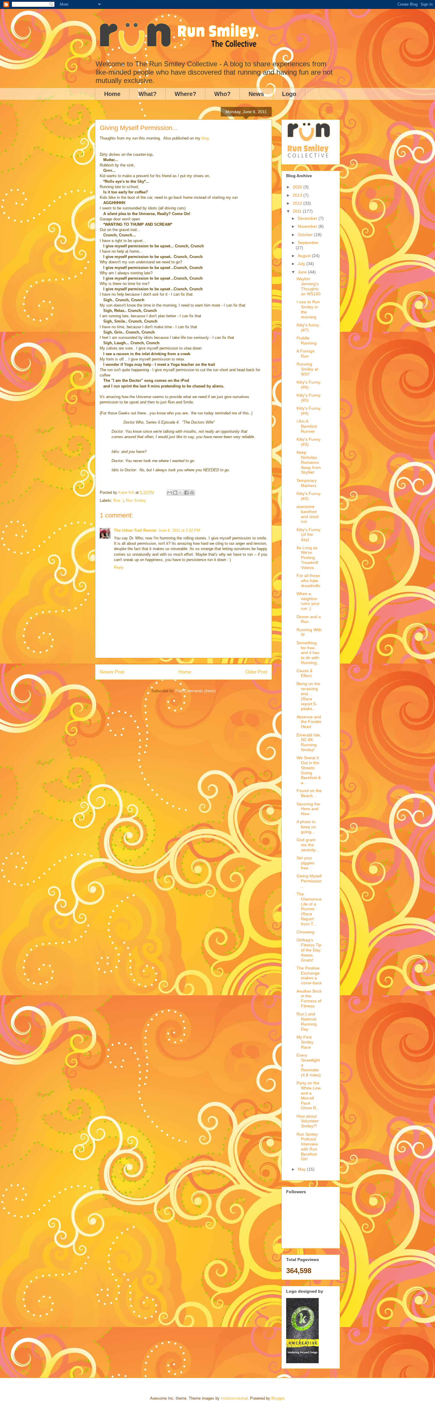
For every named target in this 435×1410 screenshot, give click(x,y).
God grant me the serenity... (308, 844)
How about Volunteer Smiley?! (308, 1121)
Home (112, 94)
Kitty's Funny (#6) (308, 385)
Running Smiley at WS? (307, 369)
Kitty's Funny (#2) (308, 496)
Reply (119, 567)
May (302, 1169)
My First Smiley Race (305, 1042)
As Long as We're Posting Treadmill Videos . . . (309, 557)
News (256, 94)
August (305, 255)
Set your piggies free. (305, 862)
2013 (298, 195)
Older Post (256, 671)
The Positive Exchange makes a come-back (309, 975)
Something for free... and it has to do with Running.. (308, 652)
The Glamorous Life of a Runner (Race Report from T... (309, 909)
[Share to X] (181, 493)
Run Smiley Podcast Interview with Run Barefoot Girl (307, 1146)
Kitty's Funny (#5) (308, 398)
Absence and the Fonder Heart (309, 721)
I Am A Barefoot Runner (307, 426)
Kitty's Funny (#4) (308, 411)
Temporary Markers (307, 483)
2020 (298, 187)
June (303, 272)
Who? (222, 94)
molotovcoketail (234, 1398)
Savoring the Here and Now (308, 809)
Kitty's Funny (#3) (308, 442)
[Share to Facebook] (186, 493)
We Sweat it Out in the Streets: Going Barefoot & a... (309, 770)
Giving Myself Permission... (309, 881)
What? (147, 94)
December (308, 218)
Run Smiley (136, 500)
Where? (185, 94)
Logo (289, 94)
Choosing (305, 932)
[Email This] (170, 493)
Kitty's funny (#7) (308, 327)
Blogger (277, 1398)
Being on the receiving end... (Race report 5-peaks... (308, 696)
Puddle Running (307, 340)
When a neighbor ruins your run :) (308, 601)
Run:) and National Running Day (307, 1021)
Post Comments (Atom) (195, 691)
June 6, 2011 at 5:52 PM (179, 530)
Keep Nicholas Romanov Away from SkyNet (309, 462)
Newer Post (112, 671)
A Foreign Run (306, 353)
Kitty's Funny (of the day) (308, 534)
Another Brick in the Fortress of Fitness (309, 998)
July (302, 263)
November (308, 226)
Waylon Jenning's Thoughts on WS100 (308, 286)
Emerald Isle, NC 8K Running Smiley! (309, 742)
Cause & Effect (304, 673)
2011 (298, 211)
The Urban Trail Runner (135, 530)
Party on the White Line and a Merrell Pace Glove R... (309, 1095)
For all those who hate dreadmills (308, 580)
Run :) (118, 500)
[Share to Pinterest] (192, 493)
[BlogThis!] (175, 493)
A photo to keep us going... (306, 826)
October (306, 234)
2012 (298, 203)
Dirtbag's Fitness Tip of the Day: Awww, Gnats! (309, 950)
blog (205, 138)
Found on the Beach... (309, 793)
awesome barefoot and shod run (307, 514)
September (308, 242)
